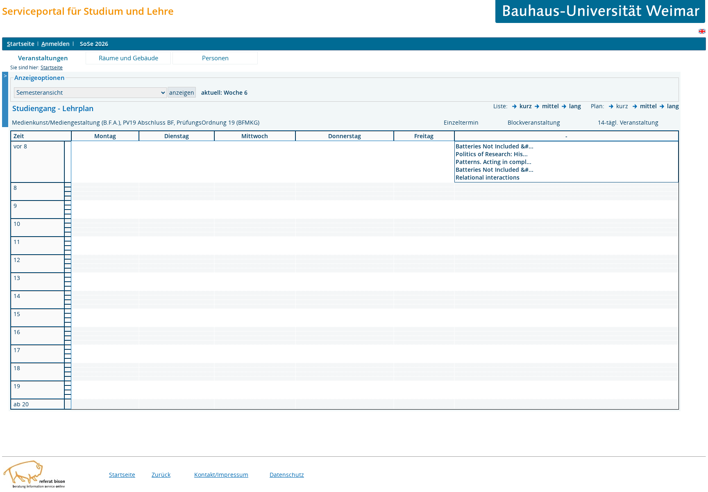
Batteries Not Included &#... (494, 146)
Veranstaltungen (43, 58)
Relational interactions (488, 177)
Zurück (161, 474)
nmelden (55, 44)
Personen (215, 58)
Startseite (52, 67)
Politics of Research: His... (492, 154)
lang (575, 106)
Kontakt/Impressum (221, 474)
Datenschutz (287, 474)
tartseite (20, 44)
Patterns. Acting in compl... (493, 162)
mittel (550, 106)
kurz (526, 106)
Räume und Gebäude (128, 58)
